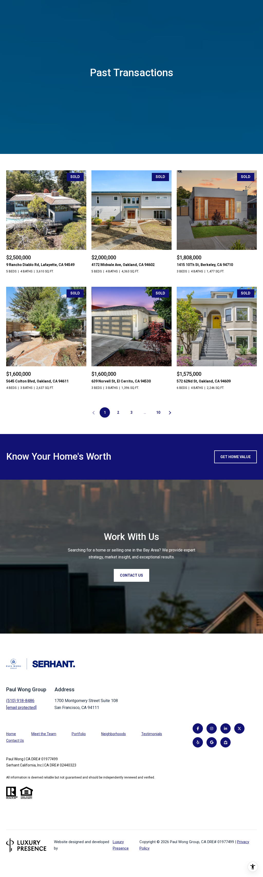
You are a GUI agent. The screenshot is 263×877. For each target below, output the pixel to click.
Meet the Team (43, 734)
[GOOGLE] (211, 742)
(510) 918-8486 (20, 700)
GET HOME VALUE (235, 457)
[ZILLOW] (225, 742)
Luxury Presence (121, 845)
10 (158, 412)
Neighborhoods (113, 734)
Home (11, 734)
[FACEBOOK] (198, 728)
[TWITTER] (239, 728)
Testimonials (151, 734)
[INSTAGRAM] (211, 728)
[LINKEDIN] (225, 728)
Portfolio (79, 734)
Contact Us (15, 740)
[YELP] (198, 742)
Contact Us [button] (131, 575)
